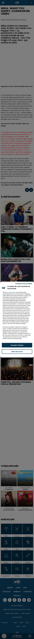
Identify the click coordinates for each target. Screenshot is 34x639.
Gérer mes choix (17, 351)
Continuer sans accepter (23, 284)
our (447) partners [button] (11, 292)
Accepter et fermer (17, 345)
